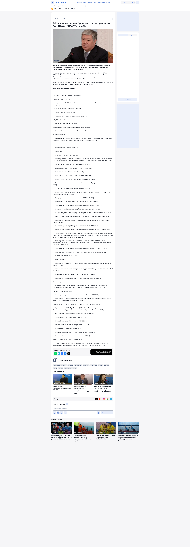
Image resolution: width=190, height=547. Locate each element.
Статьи (94, 2)
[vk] (65, 353)
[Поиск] (137, 2)
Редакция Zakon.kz (87, 15)
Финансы (89, 2)
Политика (79, 2)
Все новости (78, 15)
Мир (84, 2)
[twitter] (68, 353)
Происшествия (101, 2)
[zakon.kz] (61, 2)
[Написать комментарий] (83, 408)
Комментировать (107, 413)
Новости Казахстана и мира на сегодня (63, 15)
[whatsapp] (55, 353)
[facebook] (62, 353)
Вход (112, 404)
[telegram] (58, 353)
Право (108, 2)
